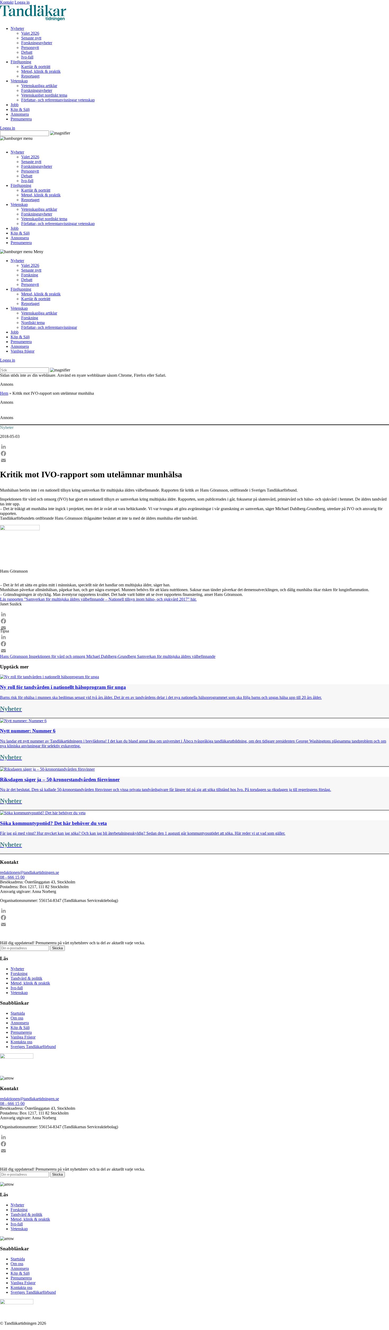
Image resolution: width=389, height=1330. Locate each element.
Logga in (22, 2)
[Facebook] (194, 453)
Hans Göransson (14, 656)
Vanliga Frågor (23, 1037)
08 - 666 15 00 (12, 877)
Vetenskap (19, 81)
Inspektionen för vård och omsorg (57, 656)
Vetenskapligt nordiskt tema (44, 95)
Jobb (15, 104)
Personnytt (30, 47)
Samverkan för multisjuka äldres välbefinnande (176, 656)
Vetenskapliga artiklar (39, 85)
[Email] (194, 460)
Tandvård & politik (26, 978)
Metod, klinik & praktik (41, 71)
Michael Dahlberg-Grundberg (111, 656)
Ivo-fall (27, 57)
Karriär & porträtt (35, 66)
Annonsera (20, 114)
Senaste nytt (31, 38)
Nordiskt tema (33, 322)
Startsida (18, 1013)
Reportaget (30, 76)
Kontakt (6, 2)
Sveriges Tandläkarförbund (33, 1046)
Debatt (26, 52)
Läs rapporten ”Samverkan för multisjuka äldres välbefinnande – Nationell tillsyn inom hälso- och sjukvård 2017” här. (98, 599)
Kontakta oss (21, 1042)
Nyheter (17, 28)
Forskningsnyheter (36, 43)
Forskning (29, 275)
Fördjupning (21, 62)
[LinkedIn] (194, 446)
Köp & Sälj (20, 109)
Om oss (17, 1018)
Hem (4, 393)
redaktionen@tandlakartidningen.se (29, 872)
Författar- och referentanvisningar (49, 327)
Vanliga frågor (22, 351)
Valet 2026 (30, 33)
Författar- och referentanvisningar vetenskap (58, 100)
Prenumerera (21, 119)
